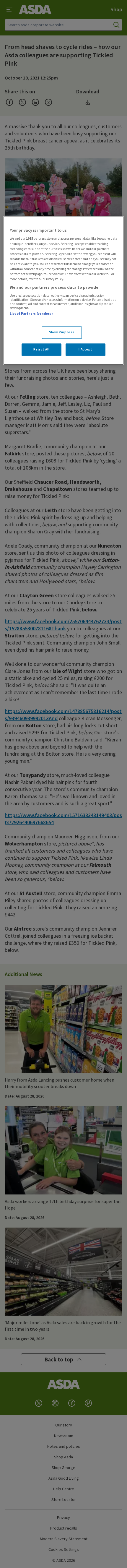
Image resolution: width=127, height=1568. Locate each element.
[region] (63, 290)
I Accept (85, 349)
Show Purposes (62, 332)
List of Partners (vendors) (31, 313)
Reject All (41, 349)
